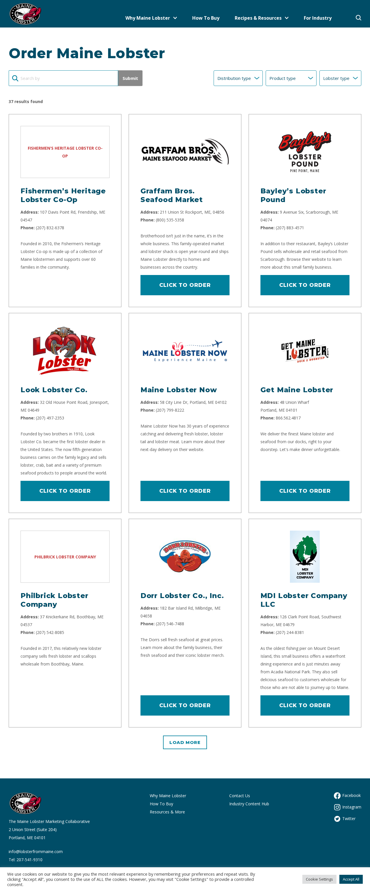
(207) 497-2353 (50, 418)
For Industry (318, 18)
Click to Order (185, 285)
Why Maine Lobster (147, 18)
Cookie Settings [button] (319, 879)
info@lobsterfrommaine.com (36, 851)
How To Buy (205, 18)
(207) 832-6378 (50, 227)
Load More (185, 742)
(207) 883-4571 (290, 227)
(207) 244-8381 (290, 632)
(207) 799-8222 (170, 410)
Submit (130, 78)
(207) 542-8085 (50, 632)
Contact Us (239, 795)
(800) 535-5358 (170, 220)
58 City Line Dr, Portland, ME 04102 (193, 402)
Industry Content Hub (249, 803)
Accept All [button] (351, 879)
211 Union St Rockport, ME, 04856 (192, 212)
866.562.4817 (288, 418)
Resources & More (167, 812)
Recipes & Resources (258, 18)
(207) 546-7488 (170, 623)
